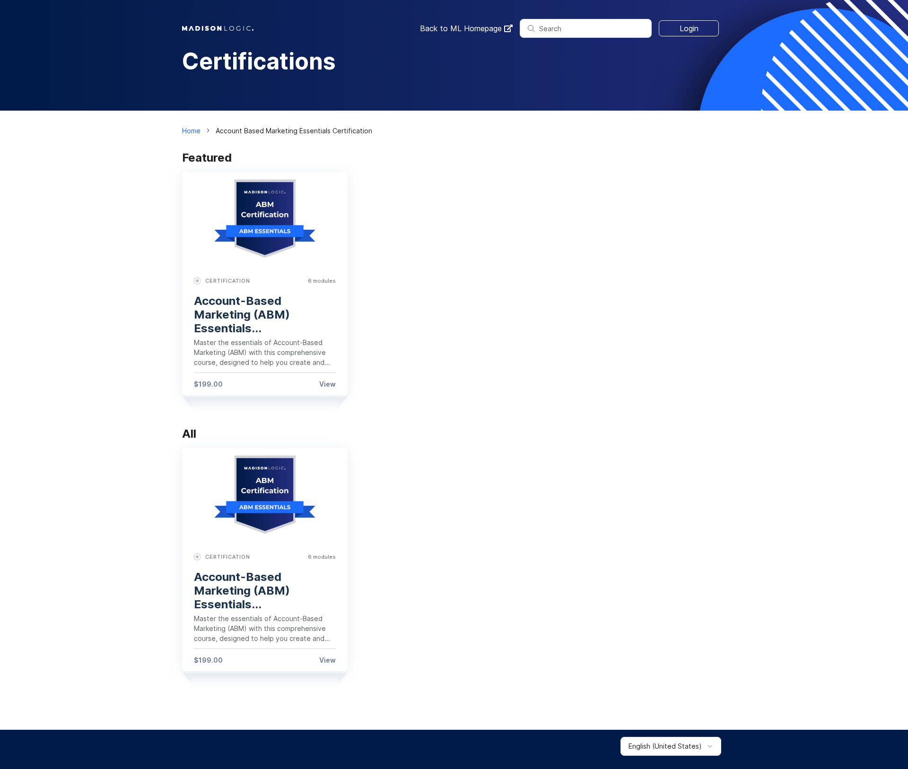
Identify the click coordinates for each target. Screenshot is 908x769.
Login (689, 28)
